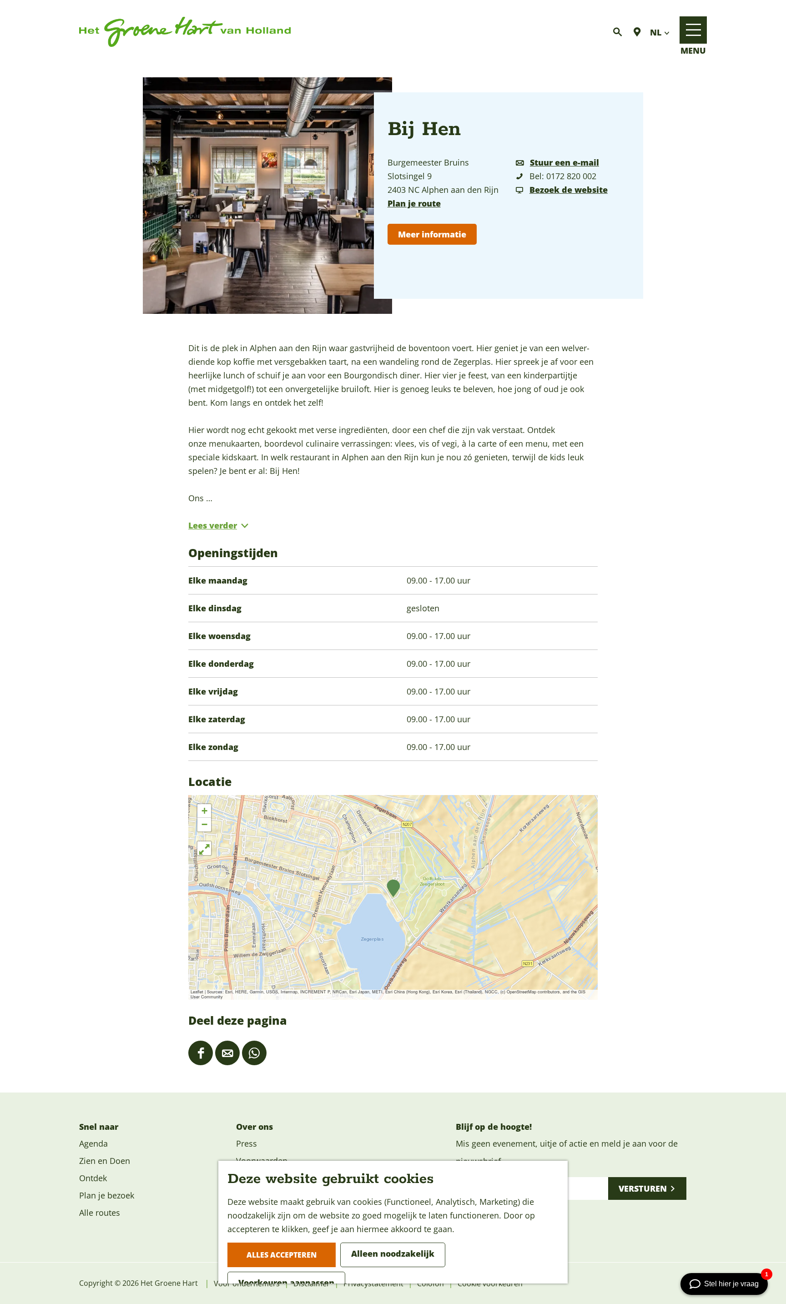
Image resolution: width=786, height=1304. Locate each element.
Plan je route (414, 203)
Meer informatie (432, 234)
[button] (393, 888)
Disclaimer (311, 1284)
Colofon (430, 1284)
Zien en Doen (104, 1160)
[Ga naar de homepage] (185, 32)
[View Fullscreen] (204, 848)
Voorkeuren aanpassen (286, 1282)
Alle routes (99, 1212)
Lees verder (212, 525)
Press (246, 1143)
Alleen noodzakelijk (392, 1253)
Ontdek (93, 1178)
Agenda (93, 1143)
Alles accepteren (282, 1255)
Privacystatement (373, 1284)
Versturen (643, 1188)
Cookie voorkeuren (490, 1284)
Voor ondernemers (247, 1284)
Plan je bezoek (106, 1195)
